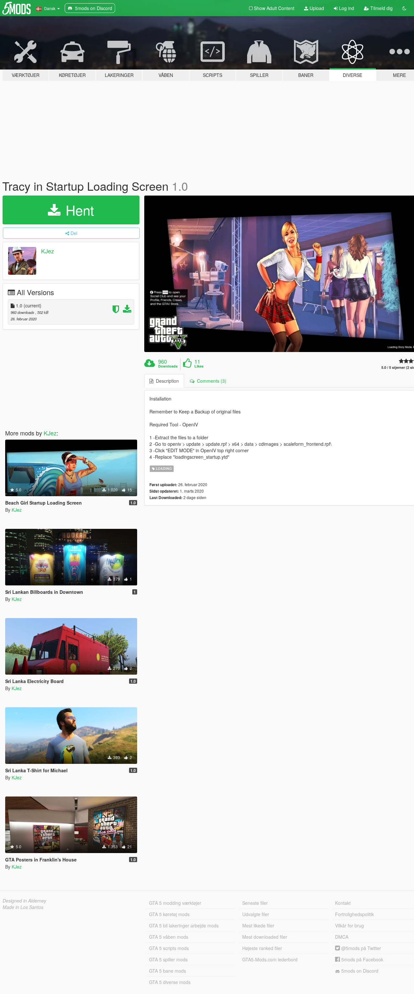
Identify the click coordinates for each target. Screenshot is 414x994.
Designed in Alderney (24, 900)
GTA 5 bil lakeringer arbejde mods (184, 925)
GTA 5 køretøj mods (169, 914)
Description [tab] (166, 381)
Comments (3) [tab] (210, 381)
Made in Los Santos (23, 907)
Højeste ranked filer (262, 948)
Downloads (168, 366)
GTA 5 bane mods (167, 970)
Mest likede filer (258, 925)
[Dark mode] (404, 8)
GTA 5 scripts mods (169, 948)
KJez (47, 251)
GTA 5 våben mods (168, 937)
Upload (316, 8)
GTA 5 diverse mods (170, 982)
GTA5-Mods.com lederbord (270, 959)
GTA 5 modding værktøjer (175, 903)
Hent (78, 209)
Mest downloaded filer (264, 937)
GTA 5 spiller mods (168, 959)
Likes (198, 366)
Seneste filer (255, 903)
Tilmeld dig (381, 8)
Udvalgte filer (255, 914)
